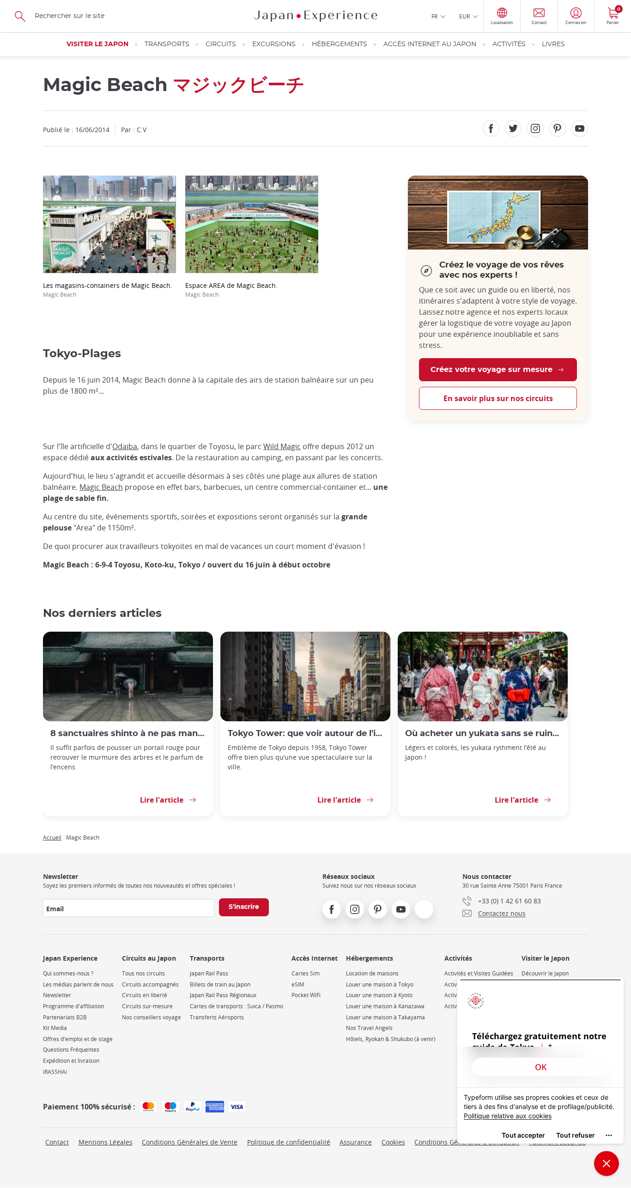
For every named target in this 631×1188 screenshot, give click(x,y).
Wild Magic (282, 446)
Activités (509, 44)
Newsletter (57, 995)
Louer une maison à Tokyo (379, 984)
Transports (167, 44)
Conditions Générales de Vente (189, 1142)
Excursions (274, 44)
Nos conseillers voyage (151, 1017)
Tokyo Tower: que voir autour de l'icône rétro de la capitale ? (305, 733)
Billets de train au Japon (220, 984)
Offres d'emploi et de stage (78, 1039)
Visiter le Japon (97, 44)
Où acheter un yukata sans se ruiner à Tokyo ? (482, 733)
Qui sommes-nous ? (68, 973)
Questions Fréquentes (71, 1049)
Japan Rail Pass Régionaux (223, 995)
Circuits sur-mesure (147, 1006)
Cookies (393, 1142)
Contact (57, 1142)
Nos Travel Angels (369, 1027)
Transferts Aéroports (217, 1017)
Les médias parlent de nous (78, 984)
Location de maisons (372, 973)
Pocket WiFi (306, 995)
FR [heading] (434, 16)
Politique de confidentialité (288, 1142)
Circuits (221, 44)
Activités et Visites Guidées (478, 973)
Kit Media (55, 1027)
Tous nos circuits (143, 973)
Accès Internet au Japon (429, 44)
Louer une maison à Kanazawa (385, 1006)
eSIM (297, 984)
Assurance (356, 1142)
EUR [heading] (464, 16)
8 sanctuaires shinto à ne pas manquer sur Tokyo (128, 733)
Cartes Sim (305, 973)
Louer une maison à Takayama (385, 1017)
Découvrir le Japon (545, 973)
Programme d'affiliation (73, 1006)
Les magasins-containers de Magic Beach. (107, 289)
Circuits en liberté (144, 995)
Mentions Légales (106, 1142)
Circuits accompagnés (150, 984)
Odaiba (124, 446)
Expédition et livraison (71, 1060)
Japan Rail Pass (209, 973)
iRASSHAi (55, 1071)
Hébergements (339, 44)
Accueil (52, 837)
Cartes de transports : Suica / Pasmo (236, 1006)
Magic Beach (101, 487)
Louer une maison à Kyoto (379, 995)
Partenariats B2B (65, 1017)
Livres (553, 44)
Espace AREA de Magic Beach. (231, 289)
